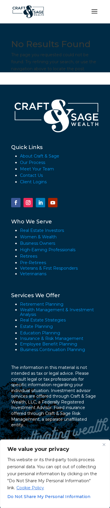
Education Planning (40, 333)
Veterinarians (33, 273)
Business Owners (37, 243)
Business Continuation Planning (52, 349)
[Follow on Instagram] (28, 202)
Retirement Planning (41, 304)
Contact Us (31, 175)
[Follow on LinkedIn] (40, 202)
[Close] (103, 444)
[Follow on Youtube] (52, 202)
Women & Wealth (38, 237)
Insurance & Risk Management (51, 338)
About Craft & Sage (39, 156)
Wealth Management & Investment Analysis (57, 312)
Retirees (28, 256)
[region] (55, 473)
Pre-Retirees (33, 262)
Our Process (32, 162)
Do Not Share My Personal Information (48, 496)
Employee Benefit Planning (48, 344)
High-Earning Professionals (47, 249)
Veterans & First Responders (49, 268)
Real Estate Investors (42, 230)
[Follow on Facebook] (16, 202)
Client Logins (33, 181)
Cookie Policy (30, 487)
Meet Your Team (37, 169)
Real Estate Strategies (43, 320)
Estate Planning (36, 326)
